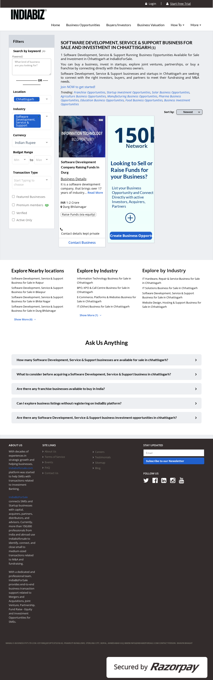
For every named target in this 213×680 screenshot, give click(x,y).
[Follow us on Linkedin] (165, 480)
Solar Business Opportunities (170, 92)
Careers (99, 452)
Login (151, 4)
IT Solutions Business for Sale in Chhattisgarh (170, 288)
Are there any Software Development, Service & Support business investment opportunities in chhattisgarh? (97, 417)
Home (55, 25)
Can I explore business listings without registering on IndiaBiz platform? (69, 403)
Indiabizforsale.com (21, 468)
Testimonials (103, 457)
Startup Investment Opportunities (128, 92)
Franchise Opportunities (89, 92)
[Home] (29, 17)
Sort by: (169, 112)
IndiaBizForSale (18, 497)
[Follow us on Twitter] (147, 480)
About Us (50, 451)
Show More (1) (89, 315)
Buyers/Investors (118, 25)
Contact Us (51, 473)
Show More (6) (23, 319)
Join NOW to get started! (78, 87)
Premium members (29, 205)
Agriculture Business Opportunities (83, 96)
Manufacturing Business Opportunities (132, 96)
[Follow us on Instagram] (174, 480)
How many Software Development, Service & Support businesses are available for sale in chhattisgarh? (92, 360)
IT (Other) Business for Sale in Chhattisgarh (103, 306)
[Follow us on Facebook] (156, 480)
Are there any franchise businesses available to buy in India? (61, 389)
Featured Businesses (30, 197)
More (195, 25)
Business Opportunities (83, 25)
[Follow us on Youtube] (183, 480)
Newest (188, 112)
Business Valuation (151, 25)
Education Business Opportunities (102, 100)
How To (176, 25)
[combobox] (31, 99)
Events (49, 462)
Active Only (23, 220)
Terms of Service (55, 457)
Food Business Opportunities (144, 100)
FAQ (47, 467)
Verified (21, 213)
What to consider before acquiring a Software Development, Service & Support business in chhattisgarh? (94, 374)
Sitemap (100, 462)
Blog (97, 468)
